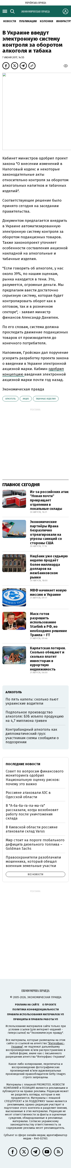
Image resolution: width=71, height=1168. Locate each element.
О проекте (49, 1004)
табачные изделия (46, 399)
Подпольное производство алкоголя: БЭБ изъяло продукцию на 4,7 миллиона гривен (35, 716)
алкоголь (10, 399)
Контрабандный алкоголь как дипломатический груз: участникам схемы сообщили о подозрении (32, 735)
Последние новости (23, 764)
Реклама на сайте (27, 1004)
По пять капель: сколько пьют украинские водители (32, 701)
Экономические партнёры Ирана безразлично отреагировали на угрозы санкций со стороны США (46, 532)
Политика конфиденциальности (35, 1009)
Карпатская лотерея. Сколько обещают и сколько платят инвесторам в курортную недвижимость (48, 658)
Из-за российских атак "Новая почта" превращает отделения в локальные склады (49, 500)
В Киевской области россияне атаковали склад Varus (32, 829)
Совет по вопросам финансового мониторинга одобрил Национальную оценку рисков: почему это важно (35, 777)
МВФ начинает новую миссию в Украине (48, 592)
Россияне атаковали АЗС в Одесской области (28, 794)
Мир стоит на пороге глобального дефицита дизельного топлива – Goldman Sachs (35, 844)
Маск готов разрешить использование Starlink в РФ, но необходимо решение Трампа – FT (48, 624)
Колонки (46, 21)
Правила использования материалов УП (35, 1014)
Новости (9, 21)
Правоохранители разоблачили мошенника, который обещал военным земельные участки (33, 861)
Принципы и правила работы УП (35, 1019)
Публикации (28, 21)
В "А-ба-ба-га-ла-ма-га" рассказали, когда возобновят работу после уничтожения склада (32, 812)
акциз (26, 399)
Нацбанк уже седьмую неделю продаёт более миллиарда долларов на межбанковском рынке (49, 566)
